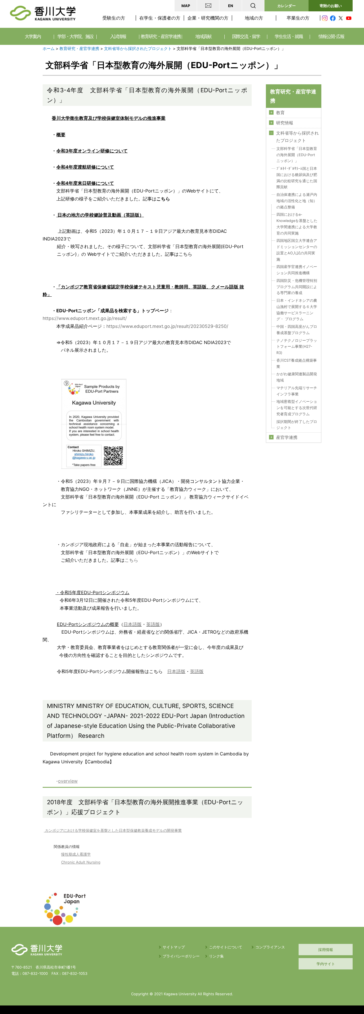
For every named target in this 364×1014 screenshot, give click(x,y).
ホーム (49, 48)
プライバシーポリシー (181, 956)
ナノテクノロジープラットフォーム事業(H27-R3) (296, 346)
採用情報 (325, 949)
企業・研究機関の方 (207, 18)
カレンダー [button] (286, 5)
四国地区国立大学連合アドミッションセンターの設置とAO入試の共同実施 (296, 249)
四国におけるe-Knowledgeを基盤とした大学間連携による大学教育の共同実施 (296, 223)
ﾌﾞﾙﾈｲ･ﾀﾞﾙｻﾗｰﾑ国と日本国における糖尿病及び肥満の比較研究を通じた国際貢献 (296, 177)
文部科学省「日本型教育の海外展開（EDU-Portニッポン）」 (296, 154)
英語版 (153, 624)
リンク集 (216, 956)
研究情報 (284, 122)
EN (230, 5)
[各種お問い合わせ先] (208, 5)
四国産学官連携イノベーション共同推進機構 (296, 270)
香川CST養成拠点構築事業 (296, 363)
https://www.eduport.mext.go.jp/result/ (85, 318)
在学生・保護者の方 (159, 18)
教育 (280, 112)
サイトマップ (174, 947)
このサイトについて (225, 947)
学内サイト (326, 963)
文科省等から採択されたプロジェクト (138, 48)
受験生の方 (113, 18)
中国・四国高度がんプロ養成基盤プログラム (296, 329)
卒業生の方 (298, 18)
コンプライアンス (270, 947)
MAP (185, 5)
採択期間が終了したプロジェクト (296, 425)
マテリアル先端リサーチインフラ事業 (296, 391)
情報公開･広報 (331, 36)
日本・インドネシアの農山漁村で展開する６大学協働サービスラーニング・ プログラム (296, 309)
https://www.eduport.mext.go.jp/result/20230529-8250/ (167, 326)
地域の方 (254, 18)
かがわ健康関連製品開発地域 (296, 377)
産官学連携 (286, 437)
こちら (131, 560)
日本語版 (132, 624)
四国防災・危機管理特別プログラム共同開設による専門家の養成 (296, 286)
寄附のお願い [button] (331, 5)
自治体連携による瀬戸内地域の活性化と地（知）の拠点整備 (296, 200)
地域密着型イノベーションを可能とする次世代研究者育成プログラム (296, 407)
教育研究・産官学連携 (79, 48)
